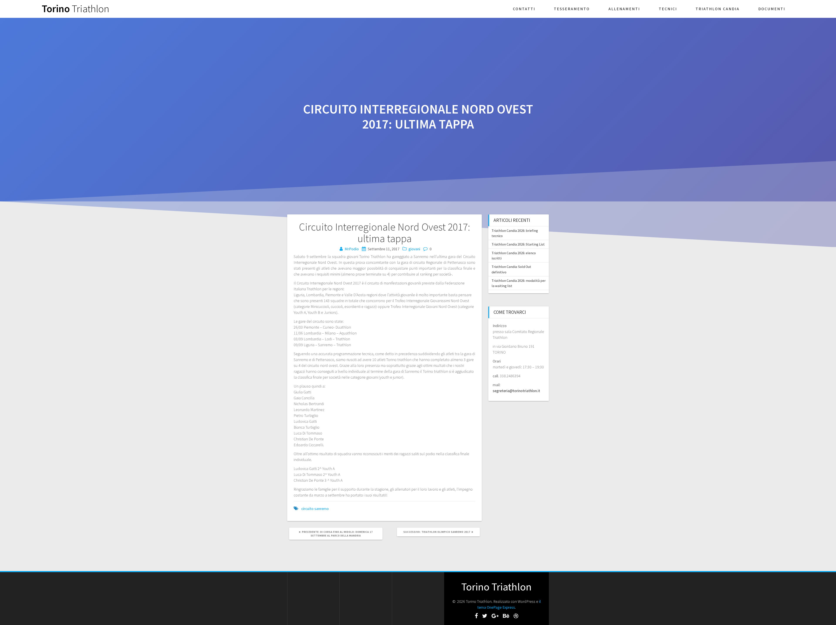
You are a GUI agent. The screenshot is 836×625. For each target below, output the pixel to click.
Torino (75, 9)
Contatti (524, 8)
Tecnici (668, 8)
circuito (307, 508)
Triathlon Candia (718, 8)
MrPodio (352, 248)
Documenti (771, 8)
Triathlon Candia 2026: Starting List (518, 244)
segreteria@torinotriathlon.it (516, 390)
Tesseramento (572, 8)
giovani (414, 248)
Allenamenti (624, 8)
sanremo (321, 508)
